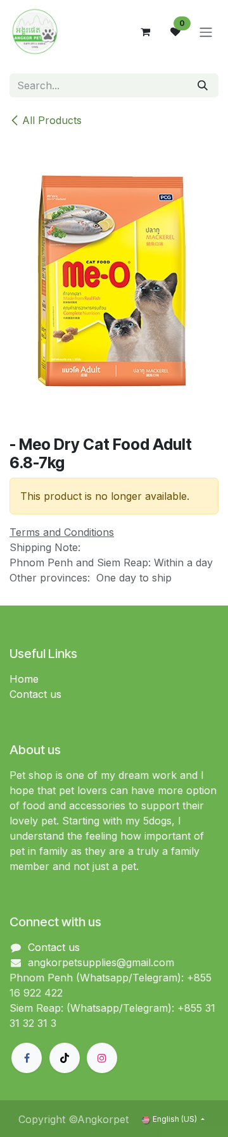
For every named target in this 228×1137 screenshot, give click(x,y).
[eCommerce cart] (145, 31)
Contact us (35, 694)
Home (24, 679)
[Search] (202, 85)
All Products (52, 120)
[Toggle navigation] (205, 31)
